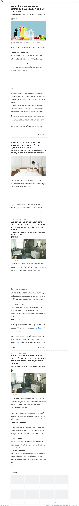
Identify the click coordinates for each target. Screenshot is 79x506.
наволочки (33, 205)
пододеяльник (23, 207)
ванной (28, 263)
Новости (27, 140)
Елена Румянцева (16, 18)
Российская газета (22, 140)
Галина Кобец (15, 236)
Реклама (8, 505)
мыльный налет (38, 328)
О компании (4, 505)
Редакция (47, 505)
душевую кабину (35, 335)
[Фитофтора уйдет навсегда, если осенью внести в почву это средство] (32, 482)
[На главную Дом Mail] (3, 1)
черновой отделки (18, 342)
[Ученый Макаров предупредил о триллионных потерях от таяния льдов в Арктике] (32, 497)
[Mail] (1, 1)
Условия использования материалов (55, 505)
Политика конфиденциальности (73, 505)
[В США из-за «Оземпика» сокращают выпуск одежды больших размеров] (61, 497)
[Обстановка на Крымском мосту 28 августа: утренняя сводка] (17, 482)
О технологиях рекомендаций (64, 505)
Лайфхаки (24, 219)
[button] (28, 31)
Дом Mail (20, 219)
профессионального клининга (36, 45)
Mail (1, 505)
